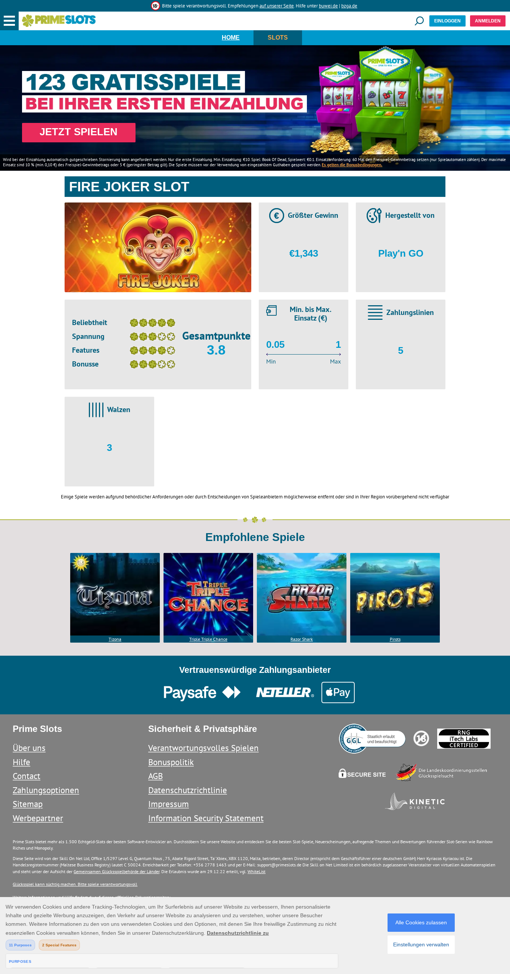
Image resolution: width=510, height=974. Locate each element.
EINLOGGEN (447, 21)
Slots (278, 37)
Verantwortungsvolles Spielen (203, 747)
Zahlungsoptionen (46, 790)
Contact (26, 775)
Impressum (168, 803)
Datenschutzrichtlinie (187, 790)
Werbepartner (38, 818)
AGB (155, 775)
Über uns (29, 747)
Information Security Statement (206, 818)
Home (231, 37)
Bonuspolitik (171, 762)
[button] (9, 21)
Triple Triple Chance (208, 639)
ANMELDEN (488, 21)
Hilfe (21, 762)
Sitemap (28, 803)
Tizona (115, 639)
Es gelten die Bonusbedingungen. (352, 164)
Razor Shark (301, 639)
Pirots (395, 639)
